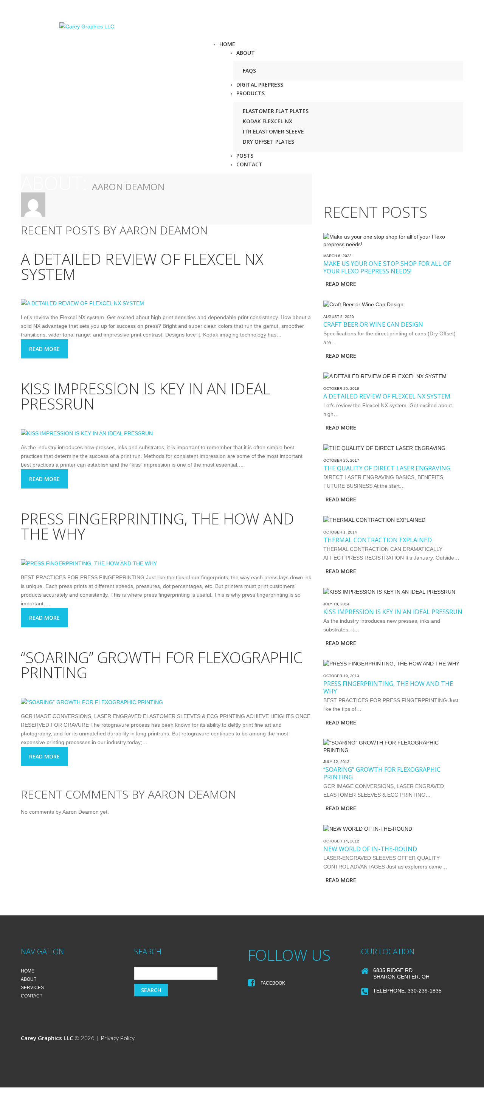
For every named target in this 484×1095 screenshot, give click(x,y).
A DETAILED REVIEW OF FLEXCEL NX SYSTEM (142, 266)
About (245, 52)
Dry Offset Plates (268, 141)
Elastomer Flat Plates (276, 111)
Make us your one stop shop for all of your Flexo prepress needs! (387, 267)
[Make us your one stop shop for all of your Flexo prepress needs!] (393, 240)
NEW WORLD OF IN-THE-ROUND (370, 849)
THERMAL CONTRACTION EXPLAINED (377, 540)
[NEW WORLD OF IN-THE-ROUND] (367, 828)
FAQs (249, 70)
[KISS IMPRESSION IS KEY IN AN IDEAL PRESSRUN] (87, 433)
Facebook (272, 983)
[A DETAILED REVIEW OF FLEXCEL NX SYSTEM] (82, 303)
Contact (249, 164)
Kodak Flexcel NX (267, 121)
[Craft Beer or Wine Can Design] (363, 304)
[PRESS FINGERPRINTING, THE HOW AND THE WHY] (89, 563)
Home (227, 44)
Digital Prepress (259, 84)
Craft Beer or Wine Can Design (373, 324)
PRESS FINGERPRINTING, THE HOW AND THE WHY (157, 526)
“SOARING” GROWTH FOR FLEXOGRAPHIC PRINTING (161, 665)
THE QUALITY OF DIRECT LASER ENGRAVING (386, 468)
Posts (244, 155)
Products (250, 93)
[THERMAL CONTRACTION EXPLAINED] (374, 519)
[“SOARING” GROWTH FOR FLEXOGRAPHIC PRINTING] (92, 702)
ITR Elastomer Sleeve (273, 131)
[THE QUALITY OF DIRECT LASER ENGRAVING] (384, 448)
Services (32, 987)
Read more (44, 348)
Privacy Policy (118, 1038)
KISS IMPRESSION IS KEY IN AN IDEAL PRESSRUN (145, 396)
